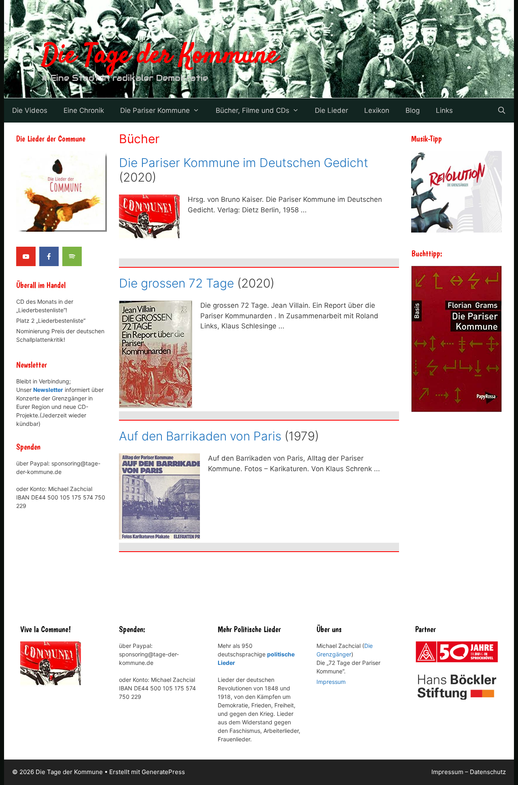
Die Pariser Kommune (155, 110)
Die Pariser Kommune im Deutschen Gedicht (243, 162)
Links (444, 110)
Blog (412, 110)
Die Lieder (331, 110)
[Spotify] (72, 256)
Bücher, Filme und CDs (252, 110)
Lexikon (376, 110)
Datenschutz (488, 772)
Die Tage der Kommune (160, 55)
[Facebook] (49, 256)
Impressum (331, 681)
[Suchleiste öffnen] (501, 110)
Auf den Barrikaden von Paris (200, 436)
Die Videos (29, 110)
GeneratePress (163, 772)
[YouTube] (26, 256)
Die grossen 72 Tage (176, 283)
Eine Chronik (84, 110)
